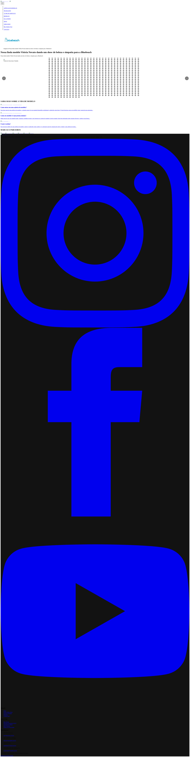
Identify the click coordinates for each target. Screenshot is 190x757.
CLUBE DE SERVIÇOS (10, 13)
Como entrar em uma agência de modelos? (14, 107)
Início (5, 710)
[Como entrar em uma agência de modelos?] (11, 104)
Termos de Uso (4, 755)
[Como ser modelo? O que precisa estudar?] (11, 112)
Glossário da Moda (8, 724)
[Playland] (15, 133)
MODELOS (6, 16)
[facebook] (95, 516)
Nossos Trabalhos (8, 713)
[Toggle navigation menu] (2, 3)
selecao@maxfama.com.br (10, 740)
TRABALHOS (7, 10)
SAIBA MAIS (7, 24)
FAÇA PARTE (7, 18)
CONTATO (6, 29)
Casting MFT (7, 716)
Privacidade (10, 755)
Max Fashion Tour (8, 26)
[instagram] (95, 327)
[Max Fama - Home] (5, 1)
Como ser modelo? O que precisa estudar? (13, 115)
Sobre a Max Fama (8, 712)
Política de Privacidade (9, 727)
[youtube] (95, 705)
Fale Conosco (7, 726)
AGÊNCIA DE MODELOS (10, 8)
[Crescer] (3, 133)
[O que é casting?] (5, 121)
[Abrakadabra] (9, 133)
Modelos (6, 714)
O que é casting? (6, 124)
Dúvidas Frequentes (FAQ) (10, 723)
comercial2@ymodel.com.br (10, 750)
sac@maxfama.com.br (9, 735)
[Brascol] (31, 133)
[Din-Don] (26, 133)
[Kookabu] (20, 133)
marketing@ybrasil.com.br (10, 745)
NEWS (5, 21)
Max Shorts (6, 722)
